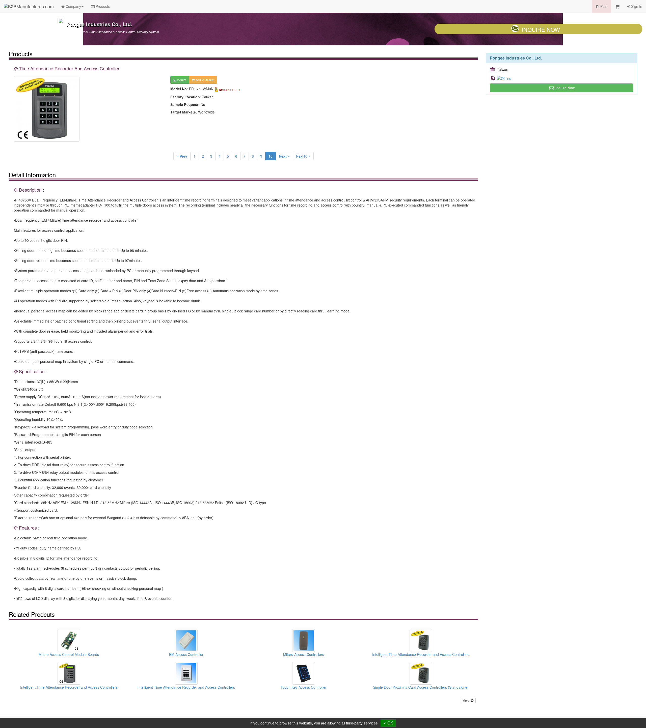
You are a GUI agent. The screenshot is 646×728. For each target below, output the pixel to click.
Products (102, 6)
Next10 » (303, 156)
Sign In (636, 6)
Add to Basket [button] (204, 80)
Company (73, 6)
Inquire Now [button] (564, 87)
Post (603, 6)
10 (270, 156)
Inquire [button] (181, 80)
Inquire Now (541, 29)
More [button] (466, 700)
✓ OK (388, 723)
